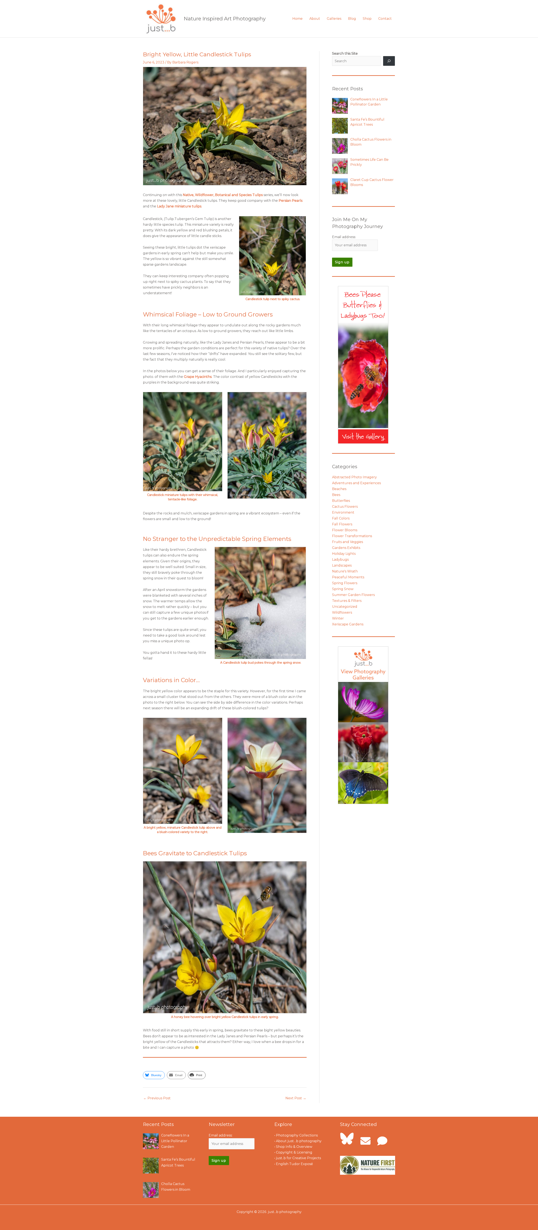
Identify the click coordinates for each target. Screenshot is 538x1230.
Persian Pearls (290, 201)
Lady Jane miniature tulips (179, 206)
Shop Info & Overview (294, 1147)
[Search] (389, 61)
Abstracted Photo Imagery (354, 477)
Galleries (334, 19)
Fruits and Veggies (347, 542)
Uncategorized (344, 607)
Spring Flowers (344, 583)
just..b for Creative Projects (298, 1158)
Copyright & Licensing (294, 1152)
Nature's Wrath (345, 571)
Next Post (295, 1098)
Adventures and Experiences (356, 483)
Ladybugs (340, 560)
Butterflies (341, 501)
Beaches (339, 489)
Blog (352, 19)
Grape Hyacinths (198, 377)
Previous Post (157, 1098)
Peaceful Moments (348, 577)
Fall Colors (340, 518)
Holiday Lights (344, 554)
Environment (343, 512)
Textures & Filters (346, 601)
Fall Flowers (342, 524)
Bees (336, 495)
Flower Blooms (344, 530)
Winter (338, 618)
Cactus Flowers (345, 507)
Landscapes (342, 565)
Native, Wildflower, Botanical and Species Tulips (223, 195)
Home (297, 19)
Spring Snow (342, 589)
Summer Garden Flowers (353, 595)
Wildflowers (342, 612)
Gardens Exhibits (346, 548)
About (314, 19)
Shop (367, 19)
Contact (385, 19)
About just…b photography (299, 1141)
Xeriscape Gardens (347, 624)
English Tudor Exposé (294, 1164)
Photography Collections (297, 1135)
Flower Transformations (352, 536)
